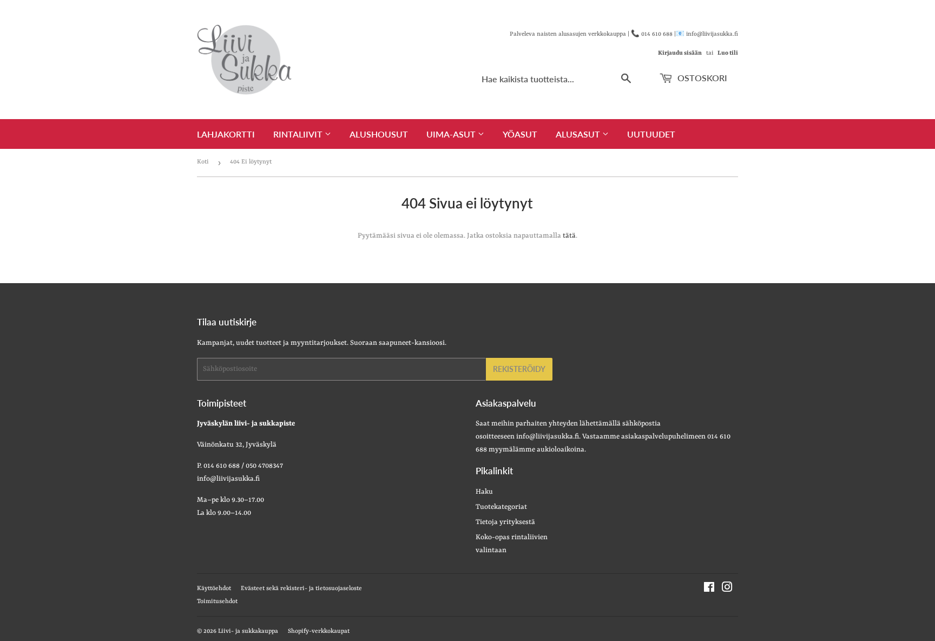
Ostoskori (701, 78)
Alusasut (579, 134)
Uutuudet (651, 134)
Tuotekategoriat (501, 507)
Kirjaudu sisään (680, 53)
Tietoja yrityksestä (505, 522)
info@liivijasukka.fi (547, 437)
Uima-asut (452, 134)
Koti (203, 162)
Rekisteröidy (519, 369)
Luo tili (727, 53)
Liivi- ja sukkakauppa (248, 631)
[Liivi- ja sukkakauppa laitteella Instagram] (727, 589)
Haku (484, 492)
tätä (569, 236)
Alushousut (379, 134)
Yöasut (520, 134)
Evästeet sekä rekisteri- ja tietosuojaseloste (301, 588)
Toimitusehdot (217, 601)
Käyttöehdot (214, 588)
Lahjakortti (226, 134)
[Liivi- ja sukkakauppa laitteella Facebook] (709, 589)
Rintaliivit (299, 134)
